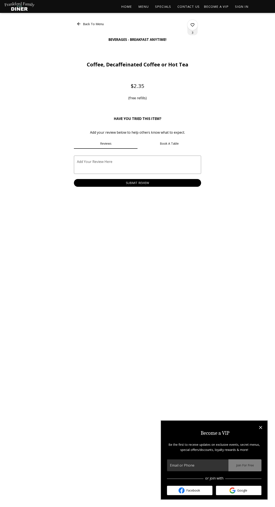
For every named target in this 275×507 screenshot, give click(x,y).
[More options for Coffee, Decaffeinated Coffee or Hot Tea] (192, 25)
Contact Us (188, 6)
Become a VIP (216, 6)
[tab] (106, 143)
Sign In (241, 6)
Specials (163, 6)
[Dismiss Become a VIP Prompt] (260, 427)
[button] (90, 24)
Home (126, 6)
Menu (143, 6)
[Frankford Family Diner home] (22, 6)
